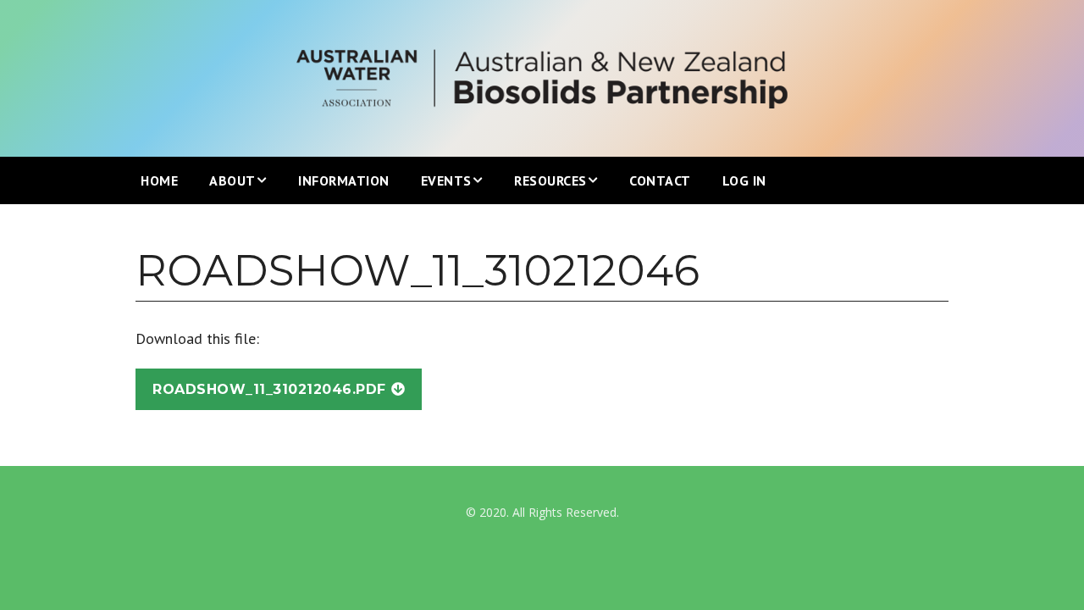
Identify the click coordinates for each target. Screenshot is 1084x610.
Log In (744, 180)
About (232, 180)
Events (446, 180)
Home (159, 180)
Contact (660, 180)
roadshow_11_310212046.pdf (269, 389)
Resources (550, 180)
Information (344, 180)
